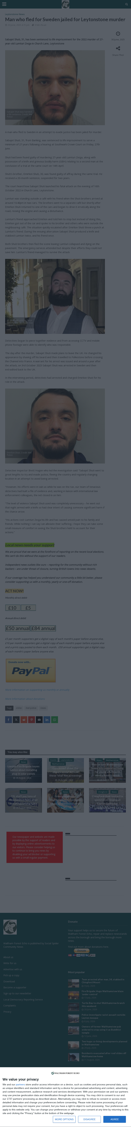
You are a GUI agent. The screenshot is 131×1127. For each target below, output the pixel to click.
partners (20, 1084)
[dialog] (65, 1097)
